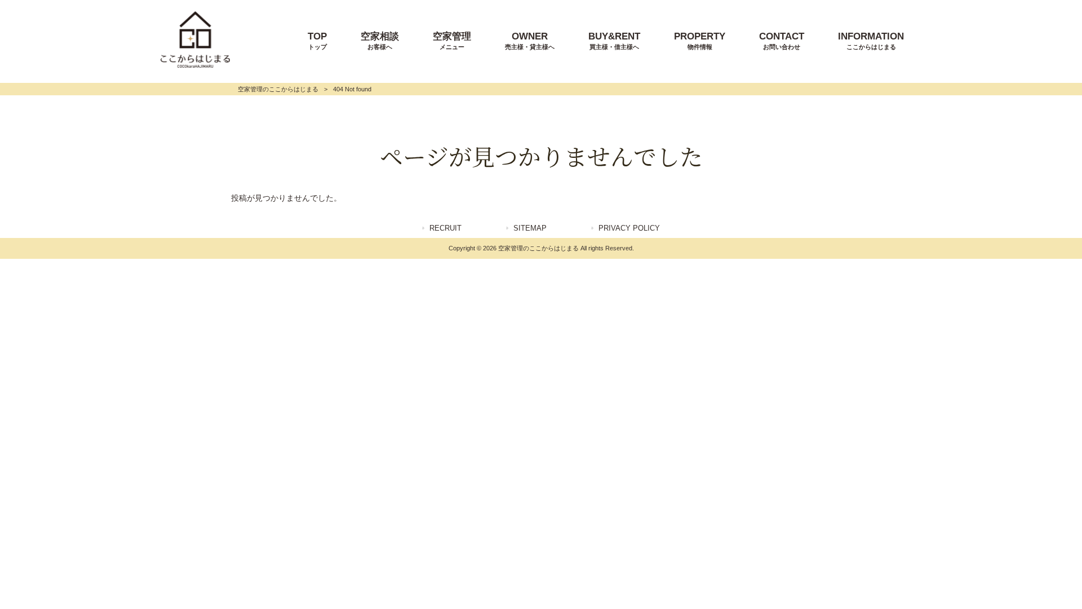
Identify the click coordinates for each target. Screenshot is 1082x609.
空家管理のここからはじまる (278, 89)
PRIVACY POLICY (629, 228)
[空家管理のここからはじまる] (195, 64)
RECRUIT (445, 228)
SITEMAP (530, 228)
